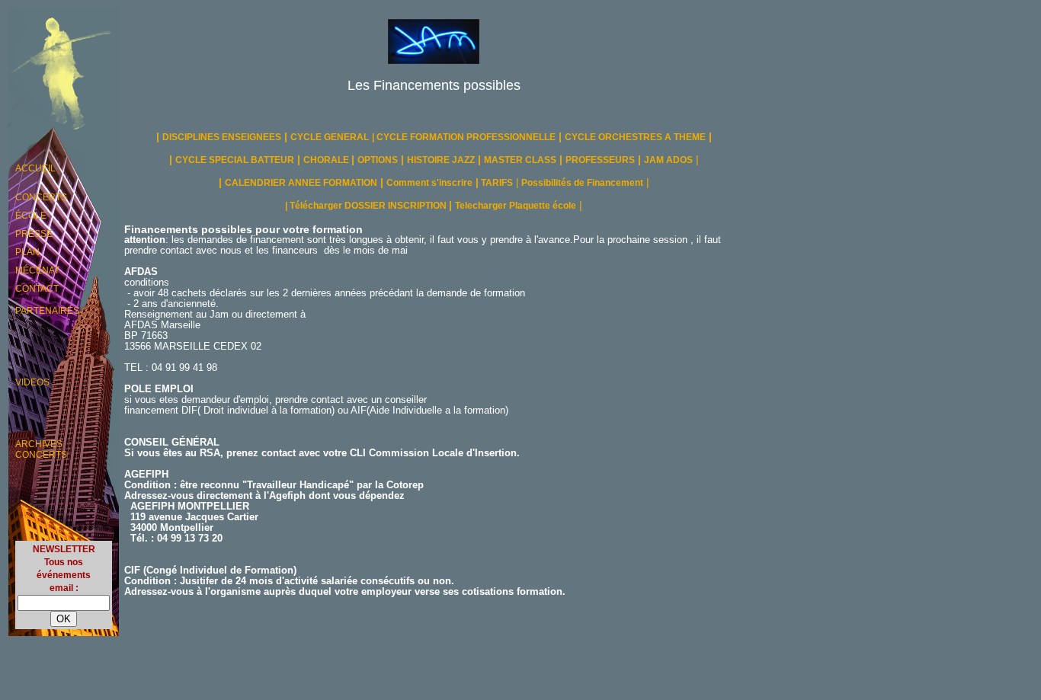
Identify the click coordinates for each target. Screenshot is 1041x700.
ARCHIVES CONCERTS (41, 449)
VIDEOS (32, 382)
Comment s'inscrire (429, 182)
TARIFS (496, 182)
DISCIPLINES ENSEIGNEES (221, 137)
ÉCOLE (30, 215)
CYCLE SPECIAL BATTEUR (234, 160)
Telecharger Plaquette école (515, 205)
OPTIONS (377, 160)
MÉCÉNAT (37, 270)
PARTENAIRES (47, 310)
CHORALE (327, 160)
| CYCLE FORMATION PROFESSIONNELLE (464, 137)
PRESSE (34, 234)
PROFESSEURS (600, 160)
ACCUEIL (35, 168)
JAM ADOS (668, 160)
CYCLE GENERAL (329, 137)
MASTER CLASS (520, 160)
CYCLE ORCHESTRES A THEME (635, 137)
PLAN (27, 252)
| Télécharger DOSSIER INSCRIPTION (367, 205)
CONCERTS (41, 197)
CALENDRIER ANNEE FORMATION (301, 182)
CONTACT (37, 288)
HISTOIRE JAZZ (441, 160)
